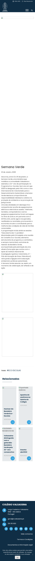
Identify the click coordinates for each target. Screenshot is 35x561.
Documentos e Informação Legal (20, 545)
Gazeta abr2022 (23, 451)
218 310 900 (12, 523)
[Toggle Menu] (27, 10)
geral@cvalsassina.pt (16, 519)
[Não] (33, 554)
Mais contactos (27, 534)
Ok (18, 558)
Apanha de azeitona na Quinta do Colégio (25, 398)
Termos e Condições (25, 539)
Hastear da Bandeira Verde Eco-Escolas (8, 412)
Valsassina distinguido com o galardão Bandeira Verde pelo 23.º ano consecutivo (9, 444)
